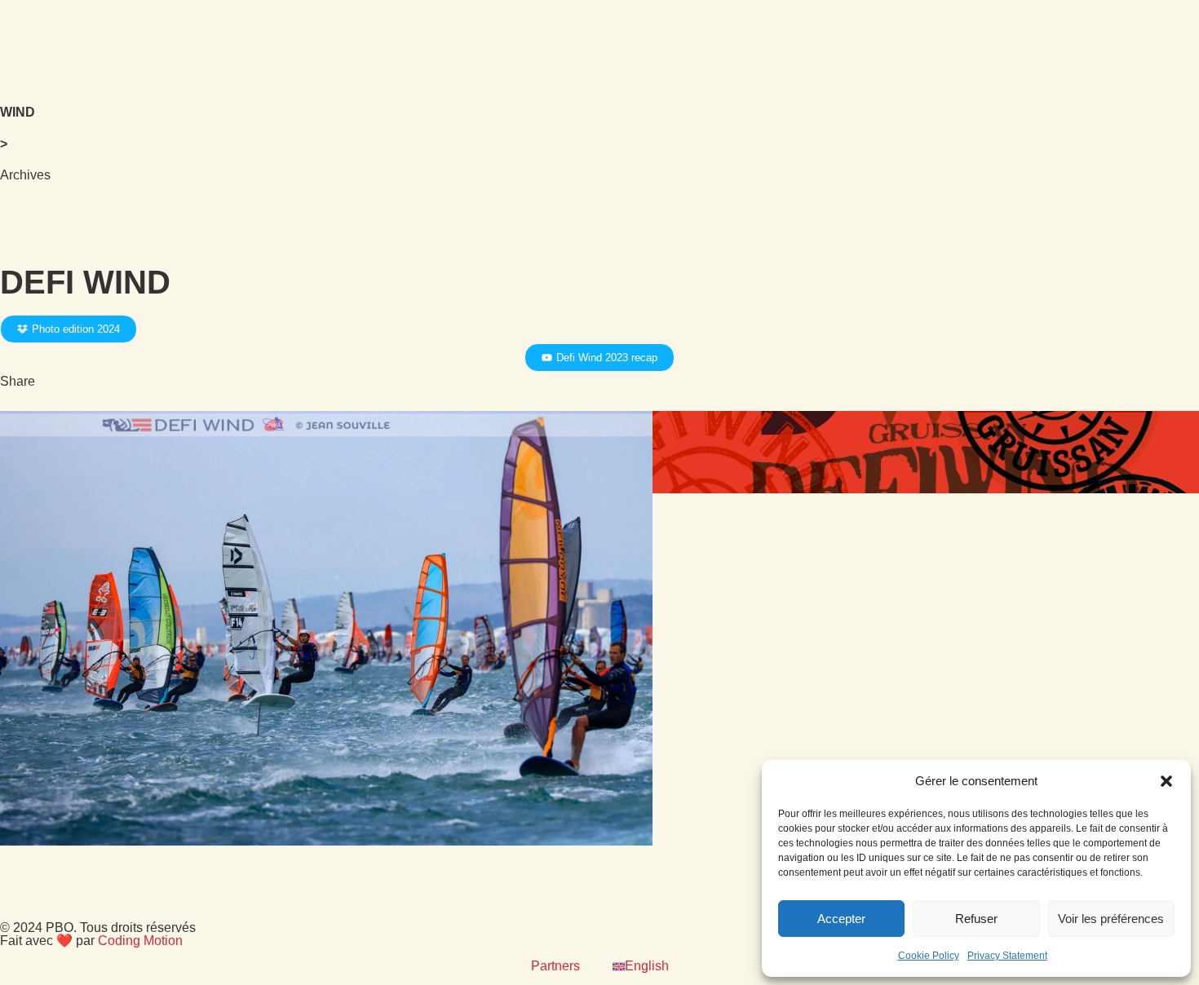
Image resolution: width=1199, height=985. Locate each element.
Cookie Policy (928, 955)
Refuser (976, 918)
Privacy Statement (1007, 955)
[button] (1166, 781)
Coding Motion (140, 940)
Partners (555, 966)
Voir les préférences (1111, 918)
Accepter (841, 918)
